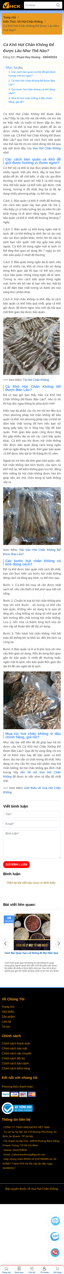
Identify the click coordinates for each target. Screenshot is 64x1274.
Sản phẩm (8, 1016)
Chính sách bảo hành (15, 1063)
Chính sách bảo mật (14, 1048)
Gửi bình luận (16, 864)
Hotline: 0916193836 (15, 1150)
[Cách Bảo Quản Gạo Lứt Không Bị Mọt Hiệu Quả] (32, 932)
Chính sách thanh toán (16, 1043)
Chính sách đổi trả (13, 1058)
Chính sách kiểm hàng (16, 1068)
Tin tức (6, 1026)
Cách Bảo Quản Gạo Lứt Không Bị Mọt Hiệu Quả (31, 953)
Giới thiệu (8, 1011)
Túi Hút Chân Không (36, 379)
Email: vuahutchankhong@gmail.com (24, 1154)
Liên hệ (6, 1021)
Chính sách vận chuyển (16, 1053)
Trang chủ (9, 17)
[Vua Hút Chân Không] (12, 5)
